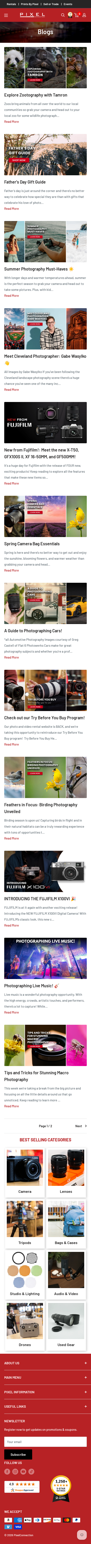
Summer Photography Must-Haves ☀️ (39, 268)
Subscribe (18, 1454)
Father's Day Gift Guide (25, 181)
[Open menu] (6, 15)
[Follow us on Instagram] (15, 1472)
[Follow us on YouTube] (23, 1472)
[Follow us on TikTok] (31, 1472)
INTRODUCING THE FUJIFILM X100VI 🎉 (40, 898)
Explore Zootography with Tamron (35, 94)
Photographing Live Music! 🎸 (31, 985)
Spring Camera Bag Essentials (32, 543)
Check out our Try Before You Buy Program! (44, 717)
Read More (11, 121)
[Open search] (63, 15)
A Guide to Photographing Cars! (33, 630)
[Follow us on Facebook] (7, 1472)
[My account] (84, 15)
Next (78, 1126)
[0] (76, 15)
